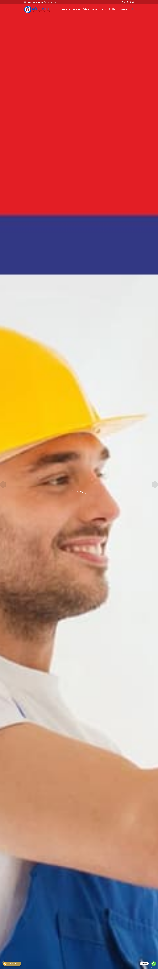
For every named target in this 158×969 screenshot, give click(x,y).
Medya (94, 9)
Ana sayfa (66, 9)
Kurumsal (76, 9)
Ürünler (86, 9)
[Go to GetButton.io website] (154, 967)
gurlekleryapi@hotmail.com (34, 2)
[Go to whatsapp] (153, 963)
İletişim (112, 9)
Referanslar (122, 9)
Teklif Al (103, 9)
